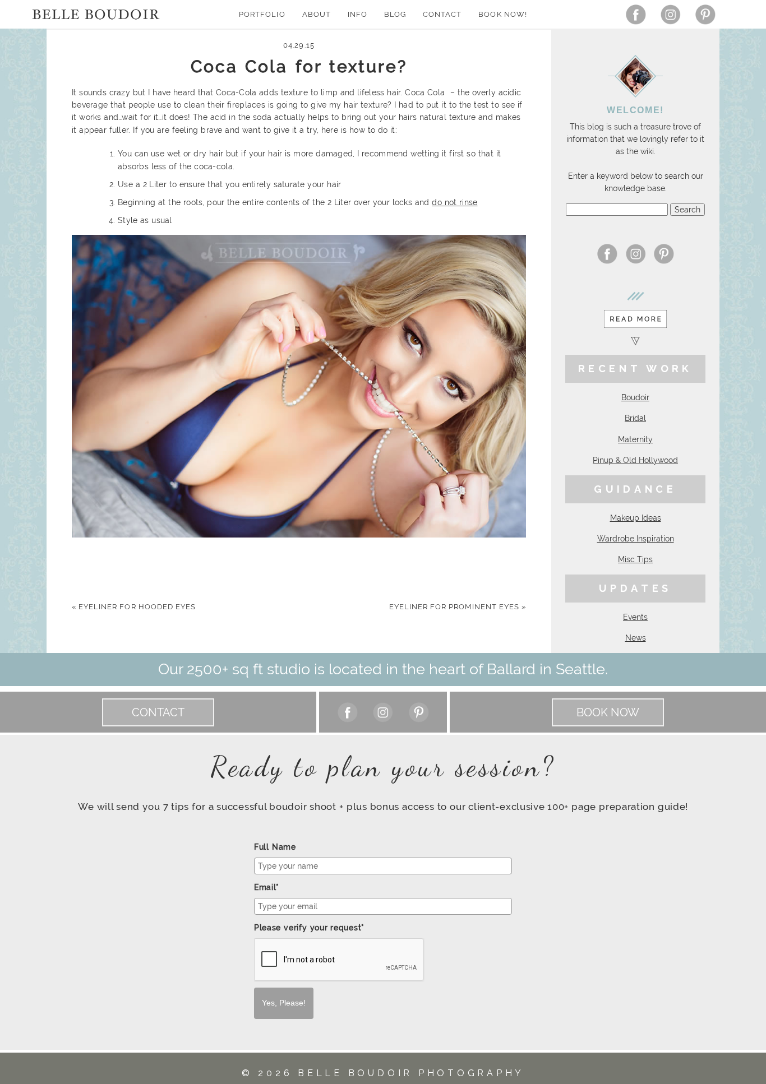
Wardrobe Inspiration (635, 538)
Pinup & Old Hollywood (635, 460)
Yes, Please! (284, 1002)
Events (635, 617)
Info (357, 14)
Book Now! (502, 14)
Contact (442, 14)
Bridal (635, 418)
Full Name (275, 846)
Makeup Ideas (635, 517)
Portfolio (262, 14)
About (316, 14)
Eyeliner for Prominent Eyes (457, 607)
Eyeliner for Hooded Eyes (134, 607)
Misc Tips (635, 559)
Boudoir (635, 397)
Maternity (635, 439)
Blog (395, 14)
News (635, 637)
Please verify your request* (309, 927)
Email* (266, 887)
